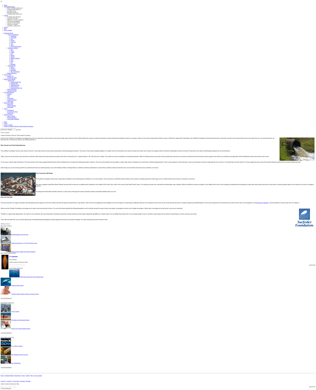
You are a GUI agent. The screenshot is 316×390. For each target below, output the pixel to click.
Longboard (13, 37)
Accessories (10, 98)
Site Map (28, 381)
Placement (13, 70)
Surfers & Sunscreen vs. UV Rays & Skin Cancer (24, 243)
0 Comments (13, 256)
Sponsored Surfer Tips (16, 88)
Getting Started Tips (16, 82)
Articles (6, 15)
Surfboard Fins (12, 65)
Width (12, 51)
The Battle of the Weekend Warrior (20, 320)
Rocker (12, 55)
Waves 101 (10, 104)
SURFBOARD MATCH (13, 9)
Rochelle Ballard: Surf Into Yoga (19, 234)
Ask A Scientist (8, 30)
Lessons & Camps (12, 77)
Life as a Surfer (11, 116)
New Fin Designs (15, 71)
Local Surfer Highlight (13, 119)
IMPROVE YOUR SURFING (15, 20)
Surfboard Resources (9, 6)
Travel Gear (10, 113)
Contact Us (10, 381)
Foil (12, 62)
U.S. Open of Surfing (16, 346)
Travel (5, 108)
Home (5, 5)
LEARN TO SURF (12, 18)
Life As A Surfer (8, 125)
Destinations (10, 110)
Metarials (13, 64)
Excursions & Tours (12, 111)
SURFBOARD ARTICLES (14, 14)
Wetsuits (9, 94)
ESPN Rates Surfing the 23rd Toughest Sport (31, 277)
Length (12, 52)
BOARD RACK (11, 11)
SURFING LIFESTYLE (13, 26)
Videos (6, 27)
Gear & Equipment (9, 92)
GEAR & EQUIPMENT (13, 21)
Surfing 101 (10, 76)
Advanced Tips (14, 86)
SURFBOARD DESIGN (14, 17)
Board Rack (17, 375)
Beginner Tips (14, 83)
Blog (5, 29)
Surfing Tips (11, 80)
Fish (12, 39)
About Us (3, 381)
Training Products (11, 91)
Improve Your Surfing (9, 79)
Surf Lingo (16, 381)
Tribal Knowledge (12, 89)
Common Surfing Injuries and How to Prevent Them (25, 294)
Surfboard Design (8, 33)
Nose (12, 61)
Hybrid (12, 40)
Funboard (13, 42)
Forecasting (10, 107)
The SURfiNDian (16, 363)
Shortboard (13, 36)
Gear (8, 97)
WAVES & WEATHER (13, 23)
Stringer (13, 57)
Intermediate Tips (15, 85)
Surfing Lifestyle (8, 114)
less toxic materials (262, 202)
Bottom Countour (15, 58)
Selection (13, 68)
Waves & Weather (8, 103)
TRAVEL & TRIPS (12, 24)
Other (12, 45)
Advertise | (23, 381)
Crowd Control (15, 311)
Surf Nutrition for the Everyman (19, 354)
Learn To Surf (7, 74)
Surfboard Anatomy (13, 48)
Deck (12, 60)
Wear (8, 95)
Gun (12, 43)
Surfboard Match (9, 375)
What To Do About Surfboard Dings (20, 328)
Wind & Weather (11, 105)
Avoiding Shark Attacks (17, 285)
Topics (5, 123)
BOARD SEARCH (12, 12)
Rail (12, 54)
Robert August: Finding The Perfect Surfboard (23, 251)
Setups (12, 67)
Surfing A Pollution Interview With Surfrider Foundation (18, 126)
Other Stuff (10, 101)
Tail (12, 49)
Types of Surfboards (13, 34)
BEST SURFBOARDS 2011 (15, 8)
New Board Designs (16, 46)
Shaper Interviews (12, 73)
